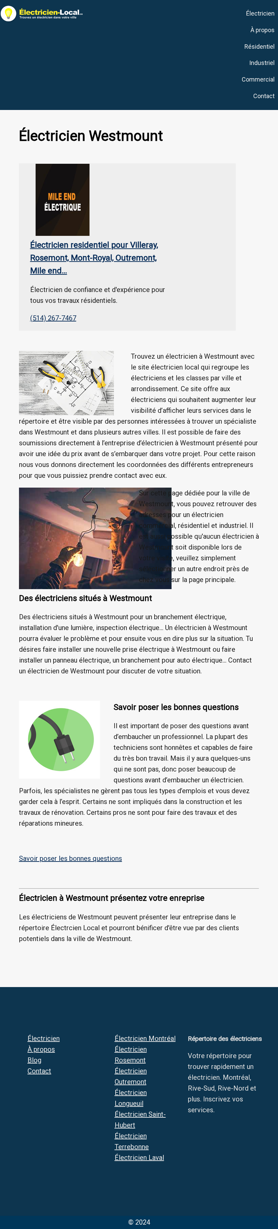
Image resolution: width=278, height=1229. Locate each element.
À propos (263, 29)
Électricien (260, 13)
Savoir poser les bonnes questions (70, 858)
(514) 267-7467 (53, 318)
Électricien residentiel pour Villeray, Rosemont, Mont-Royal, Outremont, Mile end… (94, 258)
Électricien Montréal (145, 1038)
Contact (264, 95)
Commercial (258, 79)
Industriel (262, 62)
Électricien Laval (139, 1158)
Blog (34, 1060)
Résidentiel (259, 46)
